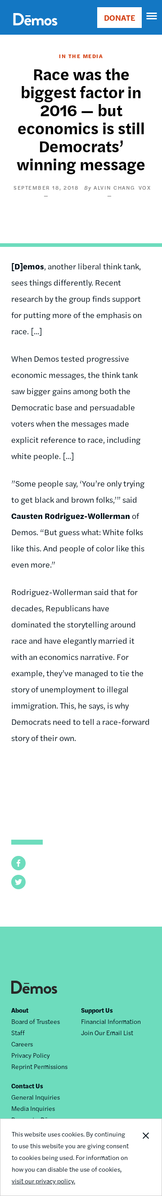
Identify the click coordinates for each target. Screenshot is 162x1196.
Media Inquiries (33, 1108)
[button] (18, 863)
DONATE (119, 17)
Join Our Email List (107, 1032)
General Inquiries (35, 1096)
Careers (22, 1043)
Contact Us (27, 1085)
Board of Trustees (35, 1021)
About (19, 1009)
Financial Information (111, 1021)
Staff (18, 1032)
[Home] (35, 29)
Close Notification (145, 1157)
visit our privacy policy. (43, 1180)
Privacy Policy (30, 1055)
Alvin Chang (114, 187)
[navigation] (152, 16)
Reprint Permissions (39, 1066)
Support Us (97, 1009)
